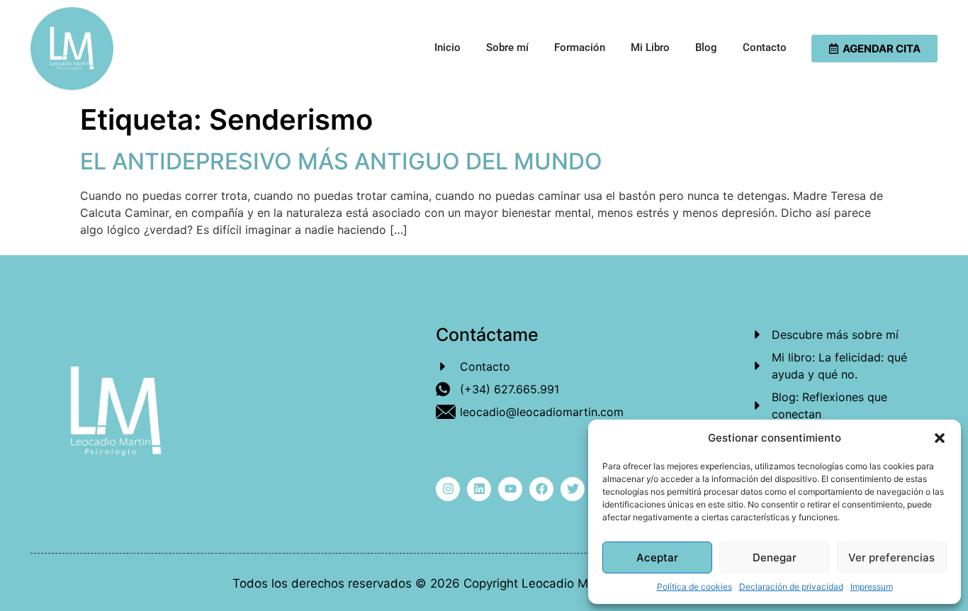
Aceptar (657, 557)
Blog (706, 47)
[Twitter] (573, 489)
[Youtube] (510, 489)
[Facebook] (541, 489)
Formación (579, 47)
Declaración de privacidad (791, 586)
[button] (940, 438)
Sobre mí (507, 47)
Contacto (765, 47)
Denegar (775, 557)
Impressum (871, 586)
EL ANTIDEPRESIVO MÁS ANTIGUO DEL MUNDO (341, 161)
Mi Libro (650, 47)
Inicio (447, 47)
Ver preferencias (891, 557)
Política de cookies (694, 586)
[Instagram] (448, 489)
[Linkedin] (479, 489)
